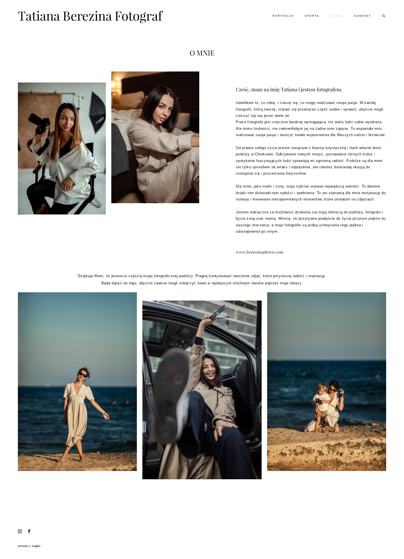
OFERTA (312, 15)
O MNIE (336, 15)
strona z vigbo (29, 546)
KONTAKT (362, 15)
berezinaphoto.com (265, 252)
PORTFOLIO (283, 15)
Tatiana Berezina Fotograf (84, 16)
